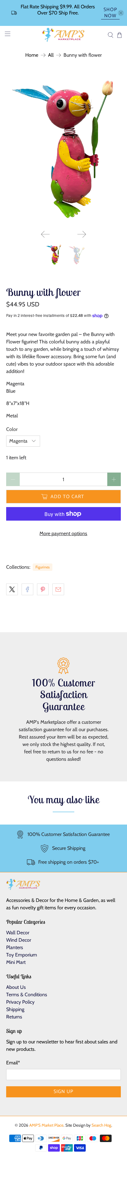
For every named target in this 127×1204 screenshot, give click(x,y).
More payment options (63, 533)
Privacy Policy (20, 1002)
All (51, 55)
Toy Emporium (21, 955)
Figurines (42, 567)
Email (13, 1063)
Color (12, 429)
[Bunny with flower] (63, 148)
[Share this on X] (12, 589)
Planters (14, 947)
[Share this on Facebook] (27, 589)
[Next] (81, 234)
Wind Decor (18, 940)
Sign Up (63, 1091)
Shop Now (110, 13)
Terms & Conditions (26, 994)
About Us (16, 987)
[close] (121, 13)
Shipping (15, 1009)
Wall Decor (17, 933)
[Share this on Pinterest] (43, 589)
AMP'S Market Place (46, 1125)
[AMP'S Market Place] (63, 35)
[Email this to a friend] (58, 589)
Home (31, 55)
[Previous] (45, 234)
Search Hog (101, 1125)
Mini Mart (16, 962)
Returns (14, 1017)
